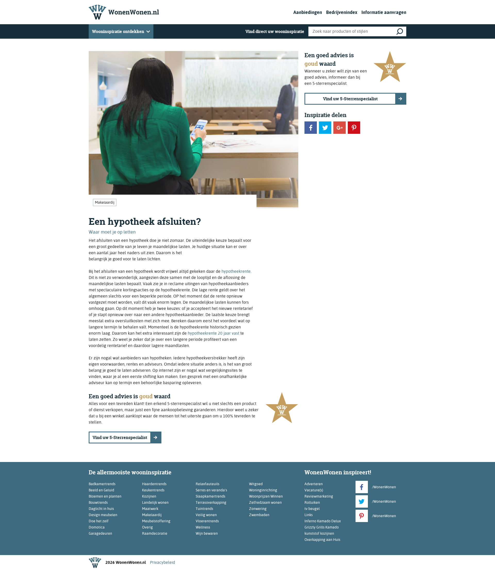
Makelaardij (104, 202)
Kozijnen (149, 496)
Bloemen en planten (105, 496)
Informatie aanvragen (383, 12)
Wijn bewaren (207, 533)
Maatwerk (150, 509)
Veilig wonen (206, 515)
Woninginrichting (263, 490)
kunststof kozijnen (319, 533)
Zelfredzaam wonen (265, 502)
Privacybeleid (162, 562)
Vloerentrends (207, 521)
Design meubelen (103, 515)
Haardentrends (154, 484)
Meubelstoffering (156, 521)
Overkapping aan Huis (322, 540)
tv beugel (312, 509)
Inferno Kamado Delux (322, 521)
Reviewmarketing (318, 496)
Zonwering (258, 509)
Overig (147, 527)
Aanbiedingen (307, 12)
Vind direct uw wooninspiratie (274, 31)
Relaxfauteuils (207, 484)
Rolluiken (312, 502)
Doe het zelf (99, 521)
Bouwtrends (98, 502)
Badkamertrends (102, 484)
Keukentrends (153, 490)
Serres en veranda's (211, 490)
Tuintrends (204, 509)
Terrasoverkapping (211, 502)
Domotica (97, 527)
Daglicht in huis (101, 509)
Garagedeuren (100, 533)
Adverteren (313, 484)
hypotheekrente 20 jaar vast (213, 333)
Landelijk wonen (155, 502)
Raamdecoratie (154, 533)
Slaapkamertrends (210, 496)
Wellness (203, 527)
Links (308, 515)
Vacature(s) (313, 490)
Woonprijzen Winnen (266, 496)
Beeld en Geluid (101, 490)
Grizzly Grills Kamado (321, 527)
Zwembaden (259, 515)
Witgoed (256, 484)
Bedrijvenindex (341, 12)
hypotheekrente (236, 271)
